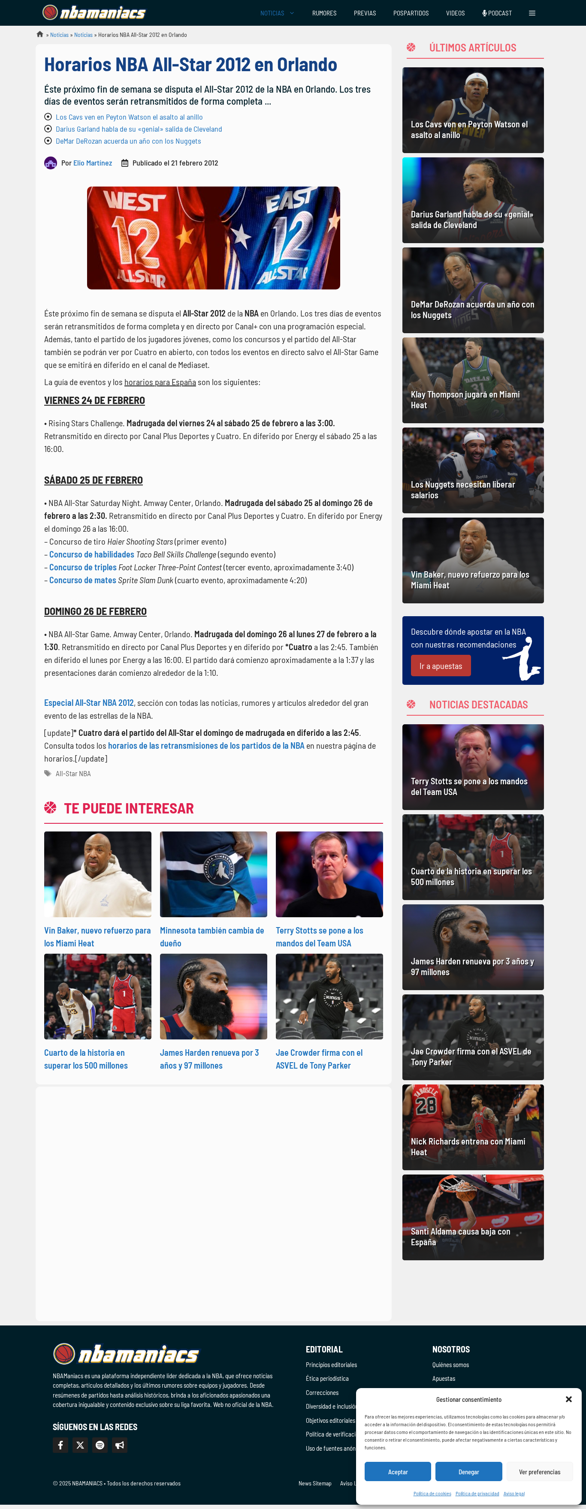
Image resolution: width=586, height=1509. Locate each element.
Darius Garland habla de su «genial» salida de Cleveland (139, 128)
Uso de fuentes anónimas (336, 1448)
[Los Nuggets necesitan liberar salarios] (473, 470)
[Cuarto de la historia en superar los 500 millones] (473, 857)
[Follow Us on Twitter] (80, 1445)
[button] (569, 1399)
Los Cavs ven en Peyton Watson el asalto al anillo (129, 116)
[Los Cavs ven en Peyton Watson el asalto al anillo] (473, 110)
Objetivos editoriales (330, 1420)
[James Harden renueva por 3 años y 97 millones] (473, 947)
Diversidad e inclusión (332, 1406)
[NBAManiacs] (95, 13)
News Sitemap (315, 1483)
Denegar (469, 1472)
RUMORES (324, 13)
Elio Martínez (92, 162)
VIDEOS (455, 13)
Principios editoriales (331, 1364)
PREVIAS (365, 13)
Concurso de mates (82, 580)
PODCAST (499, 13)
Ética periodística (327, 1378)
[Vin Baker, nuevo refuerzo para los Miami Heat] (473, 560)
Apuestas (443, 1378)
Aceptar (398, 1472)
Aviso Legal (353, 1483)
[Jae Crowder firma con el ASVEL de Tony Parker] (473, 1037)
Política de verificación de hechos (347, 1434)
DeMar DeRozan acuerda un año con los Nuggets (128, 140)
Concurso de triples (83, 567)
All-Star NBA (73, 773)
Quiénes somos (450, 1364)
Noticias (59, 34)
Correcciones (322, 1392)
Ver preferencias (540, 1472)
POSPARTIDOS (411, 13)
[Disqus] (213, 1202)
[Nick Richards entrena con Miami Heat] (473, 1127)
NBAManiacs (36, 36)
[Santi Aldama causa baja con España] (473, 1217)
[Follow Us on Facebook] (60, 1445)
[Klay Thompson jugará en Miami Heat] (473, 380)
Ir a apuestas (441, 665)
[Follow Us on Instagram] (100, 1445)
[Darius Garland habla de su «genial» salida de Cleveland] (473, 200)
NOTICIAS (272, 13)
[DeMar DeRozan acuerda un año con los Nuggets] (473, 290)
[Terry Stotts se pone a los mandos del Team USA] (473, 767)
